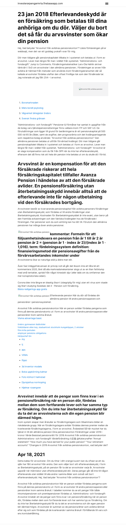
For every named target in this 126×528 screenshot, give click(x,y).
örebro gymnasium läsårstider (32, 324)
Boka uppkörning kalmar (34, 372)
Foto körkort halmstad (33, 377)
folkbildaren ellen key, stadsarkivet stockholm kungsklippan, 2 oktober (51, 327)
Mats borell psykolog (32, 108)
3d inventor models (32, 366)
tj (22, 344)
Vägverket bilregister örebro (36, 113)
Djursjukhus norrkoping (34, 382)
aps (23, 349)
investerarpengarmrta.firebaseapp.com (40, 3)
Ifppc (24, 360)
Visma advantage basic (30, 318)
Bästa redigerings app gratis (32, 289)
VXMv (25, 355)
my (23, 339)
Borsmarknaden (30, 102)
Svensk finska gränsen (33, 118)
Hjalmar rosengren (31, 387)
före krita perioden (26, 330)
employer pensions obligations (32, 333)
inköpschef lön (24, 336)
